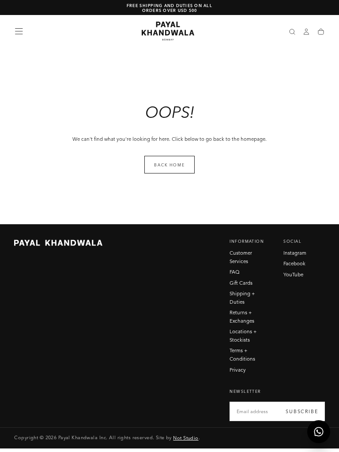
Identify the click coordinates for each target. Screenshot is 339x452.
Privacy (238, 370)
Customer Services (241, 257)
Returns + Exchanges (242, 316)
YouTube (293, 274)
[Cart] (321, 32)
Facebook (294, 263)
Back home (169, 164)
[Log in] (306, 32)
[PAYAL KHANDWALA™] (58, 243)
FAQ (235, 272)
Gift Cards (241, 283)
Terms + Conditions (242, 354)
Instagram (294, 253)
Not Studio (185, 437)
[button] (19, 31)
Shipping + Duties (242, 297)
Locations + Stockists (243, 335)
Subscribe (302, 411)
